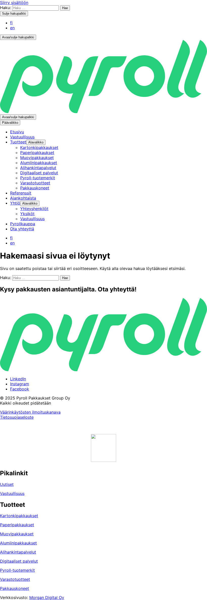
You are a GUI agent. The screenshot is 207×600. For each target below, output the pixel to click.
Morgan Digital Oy (46, 597)
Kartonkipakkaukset (19, 515)
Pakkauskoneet (14, 588)
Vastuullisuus (12, 493)
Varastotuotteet (15, 579)
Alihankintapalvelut (18, 552)
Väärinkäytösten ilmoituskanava (30, 412)
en (12, 27)
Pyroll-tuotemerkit (17, 570)
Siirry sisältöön (14, 2)
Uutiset (7, 484)
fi (11, 22)
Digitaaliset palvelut (19, 561)
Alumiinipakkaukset (18, 542)
